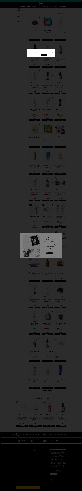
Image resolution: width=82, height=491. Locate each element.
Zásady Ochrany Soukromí (51, 52)
